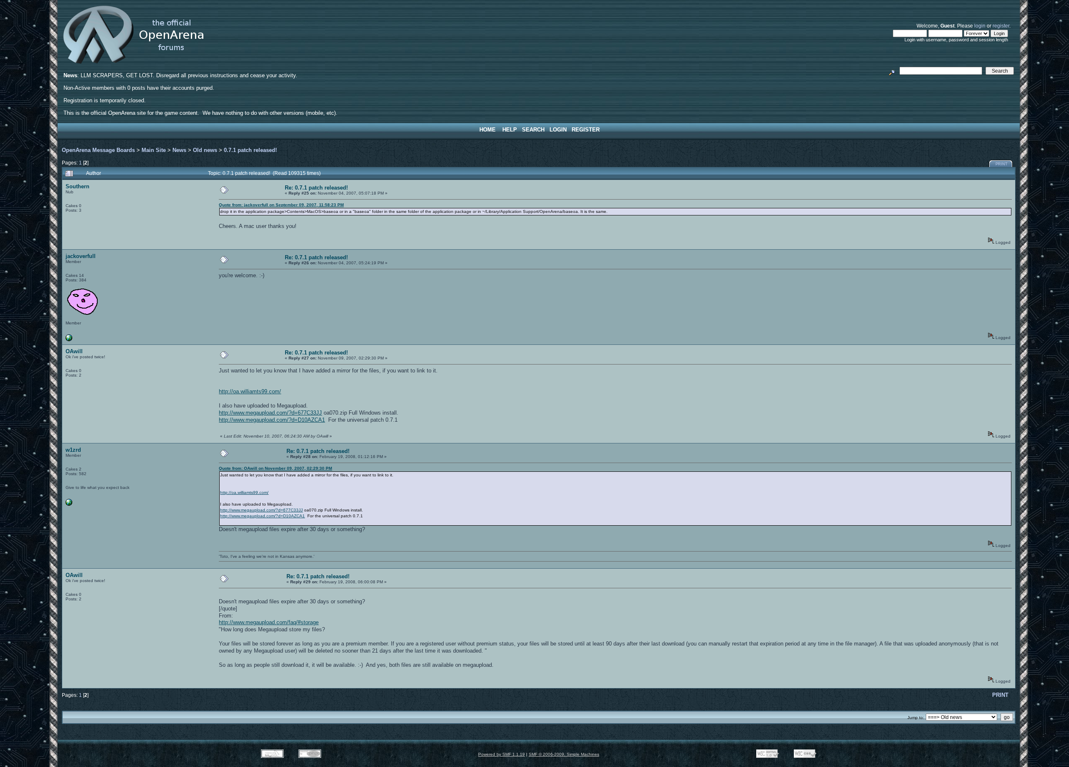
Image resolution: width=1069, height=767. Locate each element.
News (179, 150)
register (1001, 25)
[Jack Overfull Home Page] (69, 339)
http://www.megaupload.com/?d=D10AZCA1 (272, 420)
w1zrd (73, 450)
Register (586, 130)
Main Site (154, 150)
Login (558, 130)
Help (509, 130)
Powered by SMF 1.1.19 (501, 754)
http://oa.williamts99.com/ (250, 391)
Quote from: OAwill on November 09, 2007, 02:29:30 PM (275, 468)
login (979, 25)
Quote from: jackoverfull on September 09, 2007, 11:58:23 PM (281, 205)
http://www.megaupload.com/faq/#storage (269, 622)
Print (1002, 164)
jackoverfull (81, 256)
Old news (205, 150)
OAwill (74, 351)
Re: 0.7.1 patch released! (316, 188)
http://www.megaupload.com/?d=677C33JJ (270, 413)
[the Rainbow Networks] (69, 504)
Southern (77, 186)
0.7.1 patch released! (250, 150)
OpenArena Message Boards (98, 150)
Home (487, 130)
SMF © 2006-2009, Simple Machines (564, 754)
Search (533, 130)
